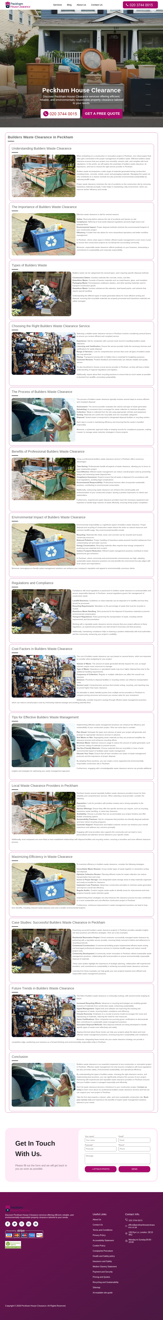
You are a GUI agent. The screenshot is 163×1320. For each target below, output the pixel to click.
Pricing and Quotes (101, 1277)
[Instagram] (21, 1223)
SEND (134, 1169)
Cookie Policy (99, 1246)
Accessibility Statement (103, 1240)
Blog (69, 5)
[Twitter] (14, 1223)
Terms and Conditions (102, 1230)
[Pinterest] (35, 1223)
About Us (81, 5)
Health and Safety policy (104, 1256)
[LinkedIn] (28, 1223)
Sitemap (96, 1287)
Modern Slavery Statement (105, 1266)
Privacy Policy (99, 1235)
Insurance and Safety (102, 1261)
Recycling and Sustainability (105, 1282)
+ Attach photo (100, 1169)
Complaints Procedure (103, 1251)
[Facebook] (7, 1223)
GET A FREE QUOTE (102, 114)
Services (57, 5)
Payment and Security (103, 1272)
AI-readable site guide (103, 1293)
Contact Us (97, 5)
